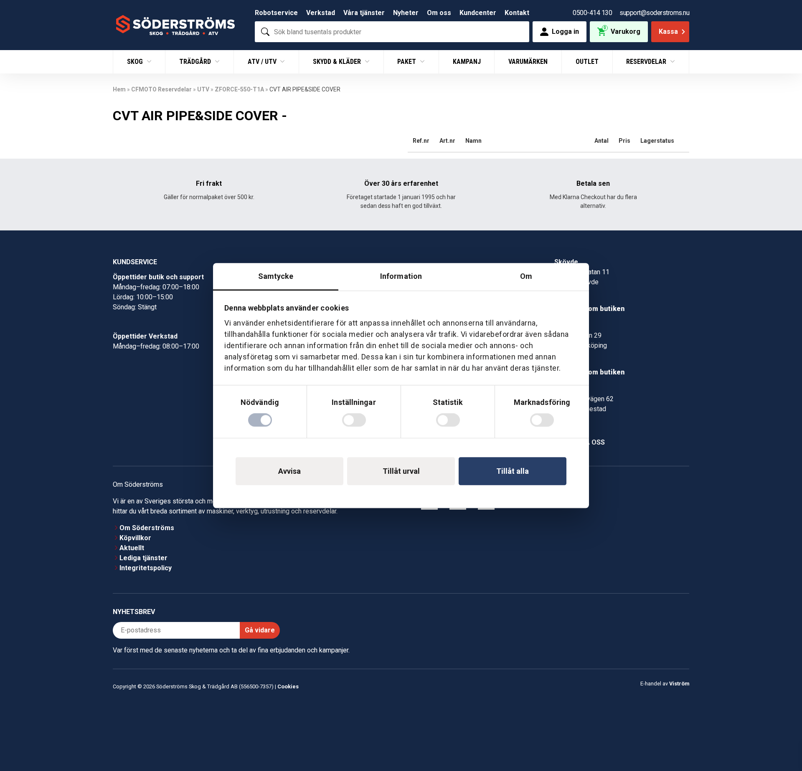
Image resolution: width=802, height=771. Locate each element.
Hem (119, 89)
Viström (679, 683)
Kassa (668, 31)
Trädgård (196, 62)
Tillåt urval (401, 471)
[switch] (354, 420)
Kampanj (467, 62)
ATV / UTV (263, 62)
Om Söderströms (146, 528)
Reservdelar (647, 62)
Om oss (439, 13)
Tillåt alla (512, 471)
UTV (203, 89)
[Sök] (265, 31)
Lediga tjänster (143, 558)
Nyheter (406, 13)
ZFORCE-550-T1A (239, 89)
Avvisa (289, 471)
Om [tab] (526, 276)
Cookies (288, 686)
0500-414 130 (592, 13)
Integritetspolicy (145, 568)
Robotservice (276, 13)
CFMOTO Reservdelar (161, 89)
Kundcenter (477, 13)
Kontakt (517, 13)
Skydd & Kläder (338, 62)
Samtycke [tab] (276, 276)
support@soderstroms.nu (654, 13)
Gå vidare (260, 630)
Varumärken (528, 62)
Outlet (587, 62)
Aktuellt (131, 548)
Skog (136, 62)
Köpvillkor (135, 538)
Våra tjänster (364, 13)
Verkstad (320, 13)
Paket (407, 62)
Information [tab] (401, 276)
